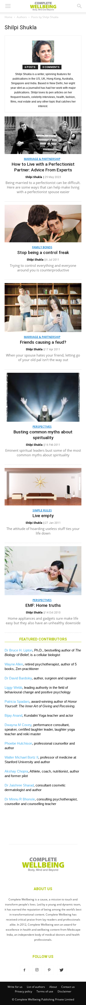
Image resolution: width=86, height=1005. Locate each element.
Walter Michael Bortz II (21, 757)
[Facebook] (24, 970)
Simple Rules (42, 510)
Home (8, 17)
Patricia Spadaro (17, 701)
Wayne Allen (14, 664)
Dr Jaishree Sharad (19, 785)
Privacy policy (23, 991)
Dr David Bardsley (18, 678)
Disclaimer (64, 991)
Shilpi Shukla (33, 177)
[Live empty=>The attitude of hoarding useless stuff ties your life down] (43, 486)
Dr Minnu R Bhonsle (20, 799)
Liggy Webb (13, 687)
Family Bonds (42, 247)
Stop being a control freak (43, 252)
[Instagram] (37, 970)
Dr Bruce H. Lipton (18, 650)
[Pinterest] (49, 970)
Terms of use (44, 991)
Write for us (15, 987)
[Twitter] (61, 970)
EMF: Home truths (43, 605)
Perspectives (42, 427)
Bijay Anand (13, 715)
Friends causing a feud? (43, 342)
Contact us (68, 987)
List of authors (36, 987)
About (53, 987)
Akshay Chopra (16, 771)
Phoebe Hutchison (18, 743)
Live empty (43, 515)
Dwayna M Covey (18, 725)
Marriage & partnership (42, 159)
